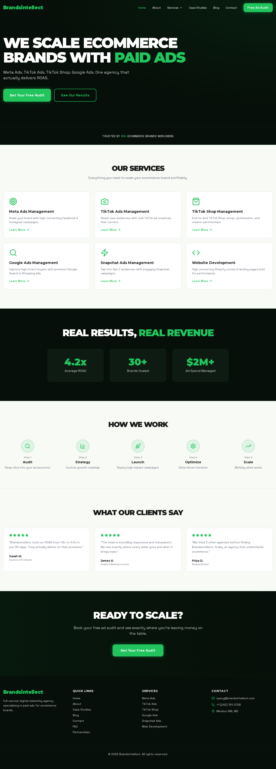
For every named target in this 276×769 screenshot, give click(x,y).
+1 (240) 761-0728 (228, 704)
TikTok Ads (149, 704)
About (156, 7)
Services (173, 7)
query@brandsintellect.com (235, 698)
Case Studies (198, 7)
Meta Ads (148, 698)
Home (142, 7)
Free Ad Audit (258, 7)
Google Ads (150, 715)
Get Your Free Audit (27, 95)
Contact (231, 7)
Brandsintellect (23, 7)
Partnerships (81, 732)
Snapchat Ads (151, 721)
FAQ (75, 726)
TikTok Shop (150, 709)
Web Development (154, 726)
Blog (216, 7)
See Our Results (75, 95)
